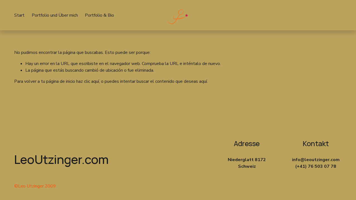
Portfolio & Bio (99, 15)
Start (19, 15)
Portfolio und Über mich (55, 15)
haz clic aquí (87, 81)
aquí (203, 81)
